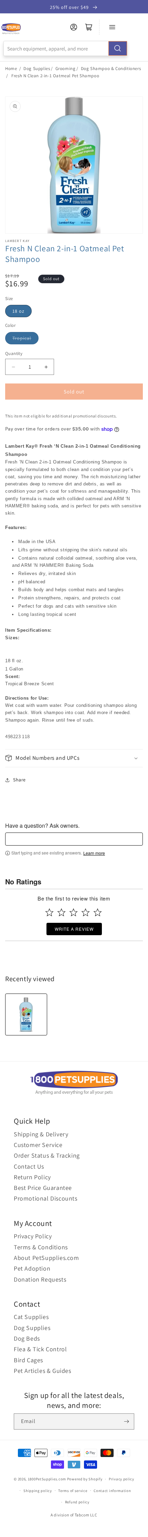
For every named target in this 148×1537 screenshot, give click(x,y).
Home (11, 68)
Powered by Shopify (85, 1479)
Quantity (13, 353)
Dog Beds (27, 1338)
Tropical (21, 338)
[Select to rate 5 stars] (97, 912)
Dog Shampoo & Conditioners (111, 68)
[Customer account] (73, 27)
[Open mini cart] (88, 27)
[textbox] (74, 839)
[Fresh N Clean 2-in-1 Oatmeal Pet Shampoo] (26, 1014)
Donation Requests (40, 1279)
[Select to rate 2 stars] (61, 912)
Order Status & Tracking (47, 1155)
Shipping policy (37, 1490)
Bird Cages (28, 1360)
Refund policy (77, 1502)
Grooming (65, 68)
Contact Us (29, 1166)
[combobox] (65, 48)
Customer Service (38, 1145)
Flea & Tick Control (40, 1349)
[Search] (117, 48)
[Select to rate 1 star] (49, 912)
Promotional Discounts (45, 1198)
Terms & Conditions (41, 1247)
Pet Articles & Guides (42, 1371)
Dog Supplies (36, 68)
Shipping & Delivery (41, 1134)
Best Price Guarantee (43, 1188)
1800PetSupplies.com (47, 1479)
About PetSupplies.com (46, 1258)
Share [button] (19, 780)
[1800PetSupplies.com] (11, 29)
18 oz (18, 311)
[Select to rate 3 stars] (73, 912)
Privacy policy (121, 1479)
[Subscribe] (126, 1421)
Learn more (94, 853)
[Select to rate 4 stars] (85, 912)
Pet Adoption (32, 1268)
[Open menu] (112, 27)
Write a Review (74, 929)
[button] (74, 758)
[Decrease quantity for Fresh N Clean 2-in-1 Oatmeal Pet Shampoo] (13, 367)
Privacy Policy (33, 1236)
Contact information (112, 1490)
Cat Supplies (31, 1317)
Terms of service (72, 1490)
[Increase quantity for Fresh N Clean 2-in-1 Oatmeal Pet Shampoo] (46, 367)
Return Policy (32, 1177)
